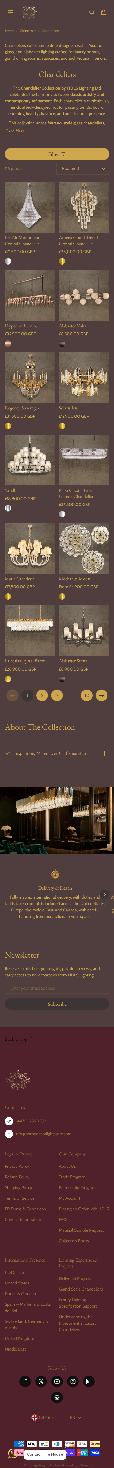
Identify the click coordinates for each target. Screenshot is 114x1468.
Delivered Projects (75, 1278)
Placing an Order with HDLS (84, 1208)
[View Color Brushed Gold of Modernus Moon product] (62, 596)
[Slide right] (104, 894)
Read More (15, 130)
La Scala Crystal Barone (26, 661)
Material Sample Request (81, 1230)
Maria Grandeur (19, 578)
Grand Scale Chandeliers (81, 1289)
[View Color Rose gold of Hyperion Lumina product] (8, 343)
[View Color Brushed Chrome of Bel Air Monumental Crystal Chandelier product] (8, 261)
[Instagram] (73, 1381)
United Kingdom (19, 1338)
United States (17, 1282)
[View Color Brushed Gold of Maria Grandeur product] (8, 596)
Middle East (15, 1349)
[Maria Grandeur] (30, 548)
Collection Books (74, 1240)
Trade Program (72, 1176)
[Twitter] (41, 1381)
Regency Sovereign (22, 408)
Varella (11, 490)
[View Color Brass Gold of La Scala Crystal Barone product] (8, 679)
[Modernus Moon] (84, 548)
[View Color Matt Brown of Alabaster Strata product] (62, 679)
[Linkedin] (89, 1381)
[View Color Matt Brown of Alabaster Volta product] (62, 343)
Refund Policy (17, 1176)
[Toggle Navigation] (10, 12)
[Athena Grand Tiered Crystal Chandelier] (84, 207)
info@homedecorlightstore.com (43, 1133)
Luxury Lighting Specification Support (78, 1303)
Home (9, 31)
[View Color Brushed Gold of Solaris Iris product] (62, 426)
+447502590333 (30, 1121)
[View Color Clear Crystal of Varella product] (8, 508)
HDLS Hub (14, 1272)
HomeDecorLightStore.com (74, 1465)
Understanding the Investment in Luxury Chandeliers (78, 1323)
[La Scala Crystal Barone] (30, 630)
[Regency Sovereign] (30, 377)
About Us (67, 1166)
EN (72, 1417)
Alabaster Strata (73, 661)
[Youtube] (57, 1381)
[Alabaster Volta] (84, 295)
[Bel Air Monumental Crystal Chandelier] (30, 207)
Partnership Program (77, 1187)
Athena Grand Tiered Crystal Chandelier (78, 240)
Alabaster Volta (72, 326)
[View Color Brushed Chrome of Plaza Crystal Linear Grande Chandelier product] (62, 514)
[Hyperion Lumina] (30, 295)
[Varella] (30, 460)
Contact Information (23, 1219)
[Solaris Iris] (84, 377)
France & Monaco (20, 1293)
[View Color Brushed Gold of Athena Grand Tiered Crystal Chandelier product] (62, 261)
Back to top (16, 1039)
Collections (28, 31)
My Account (69, 1198)
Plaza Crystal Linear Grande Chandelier (77, 493)
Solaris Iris (68, 408)
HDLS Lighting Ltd (36, 1465)
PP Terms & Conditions (25, 1208)
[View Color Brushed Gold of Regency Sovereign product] (8, 426)
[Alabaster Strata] (84, 630)
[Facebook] (25, 1381)
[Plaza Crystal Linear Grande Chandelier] (84, 460)
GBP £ (44, 1417)
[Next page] (101, 695)
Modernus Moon (74, 578)
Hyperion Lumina (21, 326)
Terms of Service (19, 1198)
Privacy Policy (17, 1166)
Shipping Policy (18, 1187)
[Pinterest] (57, 1397)
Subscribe (57, 1004)
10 (86, 695)
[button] (92, 12)
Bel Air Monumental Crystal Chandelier (23, 240)
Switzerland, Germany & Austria (26, 1324)
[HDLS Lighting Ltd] (29, 12)
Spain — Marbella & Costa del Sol (28, 1307)
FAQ (63, 1219)
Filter (53, 154)
